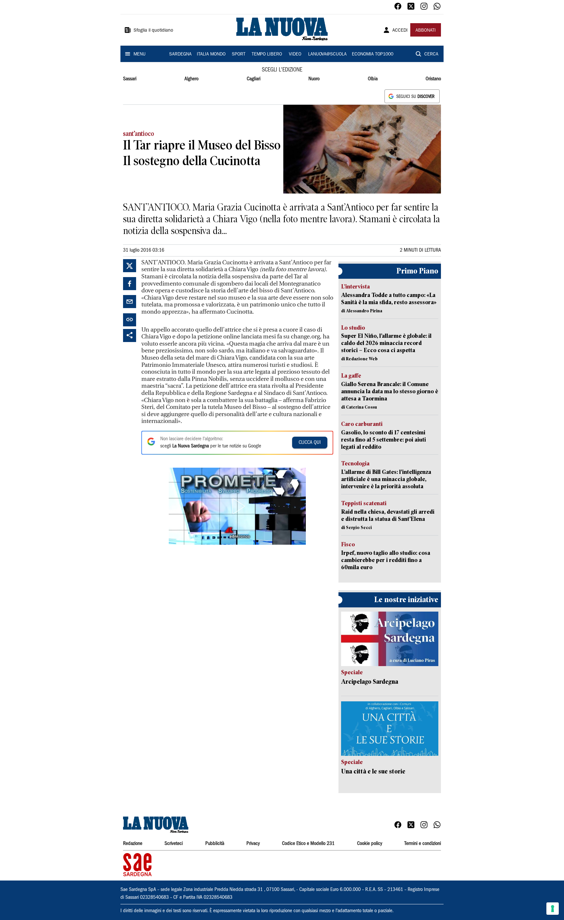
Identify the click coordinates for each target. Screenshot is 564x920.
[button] (237, 506)
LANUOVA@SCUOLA (327, 54)
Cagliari (253, 79)
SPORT (238, 54)
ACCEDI (400, 30)
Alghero (191, 79)
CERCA (431, 54)
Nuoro (314, 79)
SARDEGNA (180, 54)
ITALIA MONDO (211, 54)
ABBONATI (425, 30)
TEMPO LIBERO (267, 54)
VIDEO (295, 54)
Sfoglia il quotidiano (153, 30)
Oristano (433, 79)
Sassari (129, 79)
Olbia (373, 79)
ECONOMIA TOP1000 (372, 54)
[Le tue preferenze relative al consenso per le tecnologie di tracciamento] (552, 908)
